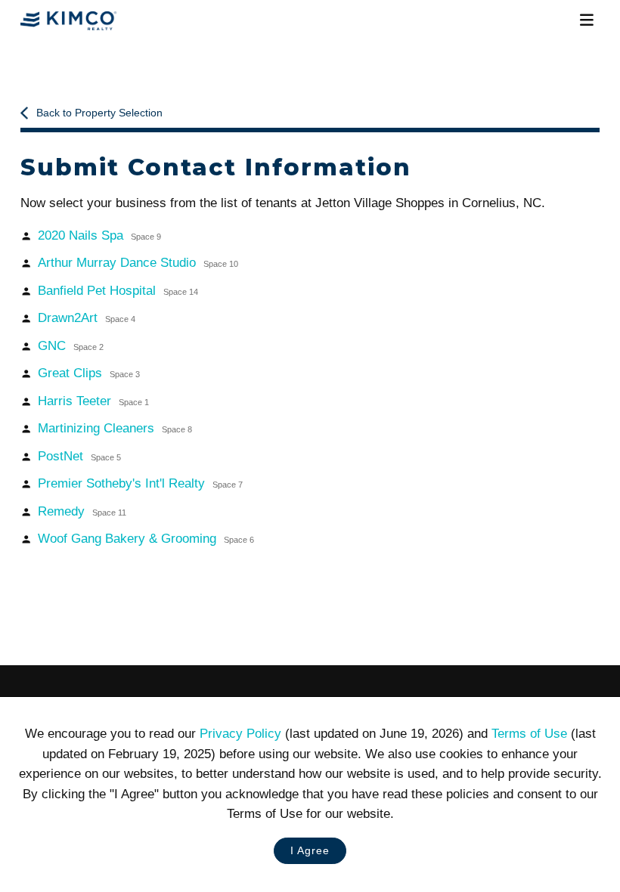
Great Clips (88, 373)
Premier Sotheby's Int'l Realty (140, 483)
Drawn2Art (86, 318)
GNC (70, 346)
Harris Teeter (93, 401)
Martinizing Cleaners (114, 428)
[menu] (587, 20)
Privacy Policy (240, 733)
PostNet (79, 456)
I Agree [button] (310, 850)
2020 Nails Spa (99, 235)
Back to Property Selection (99, 113)
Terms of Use (529, 733)
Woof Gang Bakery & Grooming (145, 538)
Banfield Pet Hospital (117, 290)
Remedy (82, 511)
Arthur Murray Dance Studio (137, 263)
